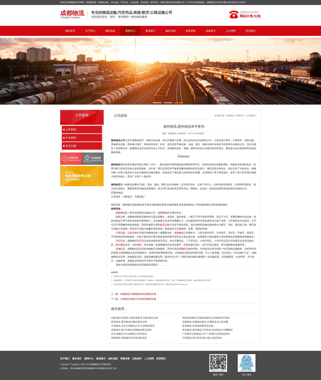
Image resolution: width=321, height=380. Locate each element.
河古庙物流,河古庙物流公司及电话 (129, 334)
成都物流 (120, 213)
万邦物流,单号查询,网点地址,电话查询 (202, 338)
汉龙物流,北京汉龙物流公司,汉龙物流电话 (132, 326)
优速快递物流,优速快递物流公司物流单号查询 (206, 318)
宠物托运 (120, 249)
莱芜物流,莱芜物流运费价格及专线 (129, 322)
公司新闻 (71, 129)
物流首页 (230, 115)
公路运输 (120, 233)
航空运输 (165, 225)
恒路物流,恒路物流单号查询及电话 (129, 338)
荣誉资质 (191, 31)
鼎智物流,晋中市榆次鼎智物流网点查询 (131, 330)
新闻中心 (130, 31)
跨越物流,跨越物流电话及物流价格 (138, 294)
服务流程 (171, 31)
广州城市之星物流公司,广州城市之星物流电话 (206, 334)
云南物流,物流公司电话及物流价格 (138, 299)
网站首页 (70, 31)
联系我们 (251, 31)
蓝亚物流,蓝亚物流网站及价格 (197, 326)
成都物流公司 (181, 233)
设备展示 (211, 31)
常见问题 (71, 145)
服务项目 (110, 31)
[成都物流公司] (160, 71)
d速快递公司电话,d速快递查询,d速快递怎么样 (134, 318)
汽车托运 (120, 241)
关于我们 (90, 31)
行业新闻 (71, 137)
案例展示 (150, 31)
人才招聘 (231, 31)
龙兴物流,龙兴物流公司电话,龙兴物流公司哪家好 (207, 330)
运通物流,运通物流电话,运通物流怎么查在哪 (205, 322)
